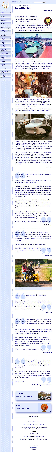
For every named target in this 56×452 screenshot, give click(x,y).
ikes (3, 15)
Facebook (23, 439)
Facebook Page (5, 71)
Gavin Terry (3, 43)
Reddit (40, 439)
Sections (5, 11)
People (6, 34)
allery (3, 23)
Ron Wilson (3, 61)
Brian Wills (3, 41)
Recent (5, 26)
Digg (45, 439)
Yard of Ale (47, 221)
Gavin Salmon (3, 42)
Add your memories (33, 416)
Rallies (20, 5)
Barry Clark (3, 39)
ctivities (4, 19)
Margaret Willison (4, 50)
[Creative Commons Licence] (33, 431)
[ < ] (25, 421)
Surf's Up (3, 76)
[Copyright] (41, 424)
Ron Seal (2, 60)
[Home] (34, 421)
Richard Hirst (3, 58)
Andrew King (3, 35)
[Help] (24, 424)
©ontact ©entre (4, 74)
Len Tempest (3, 49)
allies (3, 17)
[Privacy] (35, 424)
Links (5, 68)
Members (4, 21)
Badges (3, 16)
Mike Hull (2, 54)
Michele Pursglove (4, 53)
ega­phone (4, 20)
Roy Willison (3, 62)
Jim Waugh (3, 46)
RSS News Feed (5, 75)
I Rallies (23, 5)
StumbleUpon (32, 439)
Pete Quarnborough (4, 56)
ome (3, 12)
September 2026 (4, 30)
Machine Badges (4, 28)
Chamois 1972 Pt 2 (5, 27)
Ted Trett (2, 65)
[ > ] (41, 421)
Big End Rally (4, 72)
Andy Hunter (3, 37)
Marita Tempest (4, 52)
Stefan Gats (3, 64)
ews (3, 13)
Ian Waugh (3, 45)
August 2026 (3, 31)
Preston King (3, 57)
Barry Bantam (3, 38)
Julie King (2, 47)
